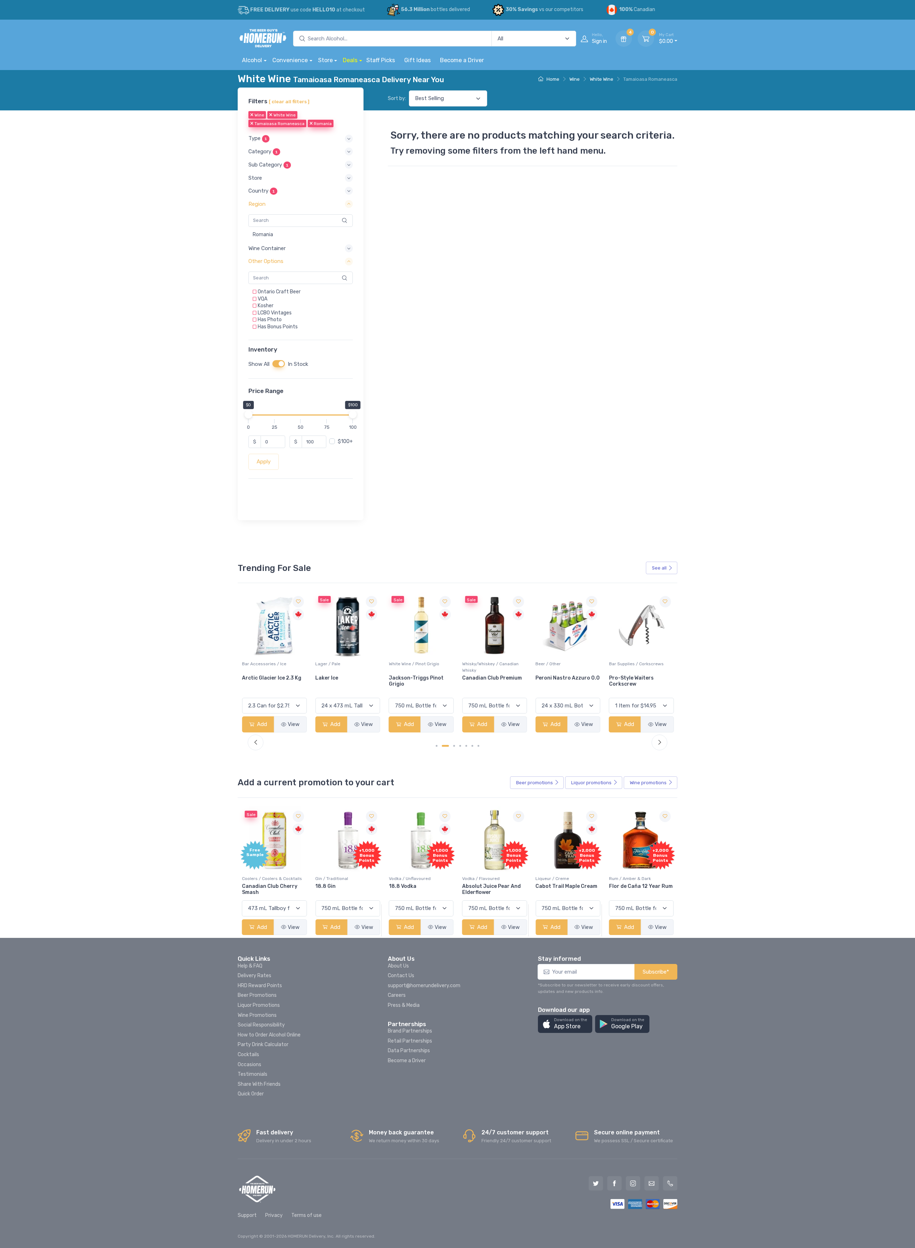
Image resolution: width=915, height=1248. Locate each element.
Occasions (249, 1064)
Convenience (290, 60)
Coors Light (624, 678)
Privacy (274, 1215)
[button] (300, 138)
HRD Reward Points (260, 986)
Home (552, 79)
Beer (534, 782)
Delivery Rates (254, 976)
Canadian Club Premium (419, 678)
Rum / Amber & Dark (630, 878)
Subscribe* (656, 972)
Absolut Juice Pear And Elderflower (491, 889)
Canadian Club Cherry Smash (269, 889)
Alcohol (252, 60)
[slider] (248, 415)
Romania (322, 123)
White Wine (601, 79)
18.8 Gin (325, 886)
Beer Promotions (257, 995)
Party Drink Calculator (263, 1044)
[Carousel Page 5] (466, 746)
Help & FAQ (250, 966)
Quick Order (251, 1094)
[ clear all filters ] (289, 101)
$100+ (345, 442)
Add (261, 724)
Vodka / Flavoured (481, 878)
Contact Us (401, 976)
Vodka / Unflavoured (410, 878)
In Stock (298, 364)
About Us (398, 966)
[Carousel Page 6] (472, 746)
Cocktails (248, 1054)
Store (325, 60)
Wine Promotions (257, 1015)
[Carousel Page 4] (460, 746)
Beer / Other (475, 664)
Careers (397, 995)
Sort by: (397, 98)
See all (659, 568)
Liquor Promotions (259, 1005)
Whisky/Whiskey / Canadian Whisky (417, 667)
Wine (574, 79)
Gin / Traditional (331, 878)
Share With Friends (259, 1084)
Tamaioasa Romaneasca (279, 123)
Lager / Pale (254, 664)
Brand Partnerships (410, 1031)
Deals (350, 60)
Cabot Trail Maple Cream (566, 886)
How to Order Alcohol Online (269, 1035)
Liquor (591, 782)
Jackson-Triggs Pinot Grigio (342, 681)
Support (247, 1215)
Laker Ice (253, 678)
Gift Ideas (417, 60)
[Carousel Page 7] (478, 746)
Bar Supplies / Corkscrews (562, 664)
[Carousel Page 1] (436, 746)
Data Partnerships (409, 1051)
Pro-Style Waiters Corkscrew (557, 681)
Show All (258, 364)
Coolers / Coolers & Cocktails (272, 878)
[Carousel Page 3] (454, 746)
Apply (264, 462)
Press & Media (404, 1005)
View (294, 724)
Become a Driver (462, 60)
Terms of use (306, 1215)
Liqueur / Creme (552, 878)
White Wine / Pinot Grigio (340, 664)
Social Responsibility (261, 1025)
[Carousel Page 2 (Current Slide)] (445, 746)
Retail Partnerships (410, 1041)
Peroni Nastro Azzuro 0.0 (494, 678)
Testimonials (252, 1074)
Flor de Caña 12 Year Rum (641, 886)
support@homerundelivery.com (424, 986)
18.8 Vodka (402, 886)
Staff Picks (380, 60)
